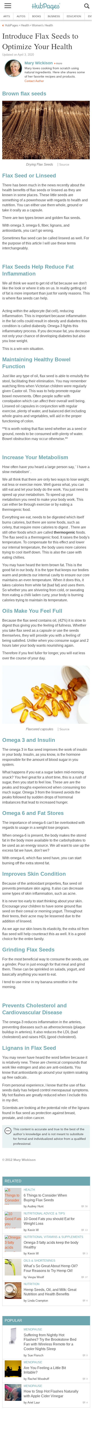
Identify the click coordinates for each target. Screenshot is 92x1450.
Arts (6, 16)
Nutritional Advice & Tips (44, 1213)
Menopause (33, 1329)
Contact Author (34, 81)
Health (29, 1189)
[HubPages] (46, 7)
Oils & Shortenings (39, 1260)
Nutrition (31, 1284)
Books (36, 16)
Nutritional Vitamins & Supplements (53, 1237)
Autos (21, 16)
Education (74, 16)
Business (54, 16)
